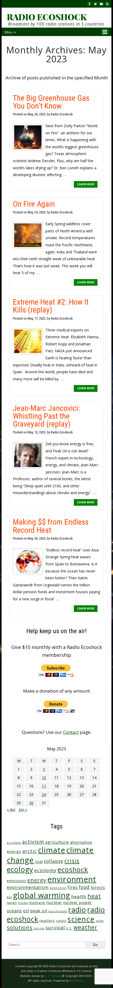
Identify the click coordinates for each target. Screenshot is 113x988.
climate (51, 850)
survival (55, 927)
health (78, 896)
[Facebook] (89, 4)
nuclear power (77, 902)
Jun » (23, 809)
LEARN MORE (86, 184)
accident (14, 842)
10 (44, 777)
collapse (53, 861)
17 (44, 786)
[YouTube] (101, 4)
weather (85, 927)
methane (37, 902)
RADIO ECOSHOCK (46, 17)
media (23, 903)
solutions (20, 927)
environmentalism (28, 887)
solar (100, 921)
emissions (16, 880)
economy (45, 870)
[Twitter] (95, 4)
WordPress (76, 980)
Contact (71, 732)
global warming (41, 895)
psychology (57, 911)
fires (73, 887)
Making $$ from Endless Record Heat (51, 525)
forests (98, 887)
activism (33, 841)
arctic (29, 851)
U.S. (69, 928)
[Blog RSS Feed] (107, 4)
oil (26, 911)
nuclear (54, 902)
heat (94, 896)
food (84, 887)
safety (61, 921)
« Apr (11, 809)
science (81, 919)
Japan (12, 902)
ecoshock (73, 869)
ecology (20, 869)
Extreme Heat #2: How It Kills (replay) (51, 305)
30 (31, 802)
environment (71, 879)
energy (36, 880)
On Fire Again (34, 203)
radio (77, 909)
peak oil (38, 911)
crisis (71, 860)
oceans (14, 911)
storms (39, 928)
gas (9, 897)
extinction (58, 888)
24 (44, 794)
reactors (47, 920)
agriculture (57, 842)
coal (39, 861)
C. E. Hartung (52, 976)
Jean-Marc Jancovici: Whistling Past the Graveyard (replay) (46, 415)
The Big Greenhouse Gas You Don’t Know (51, 101)
